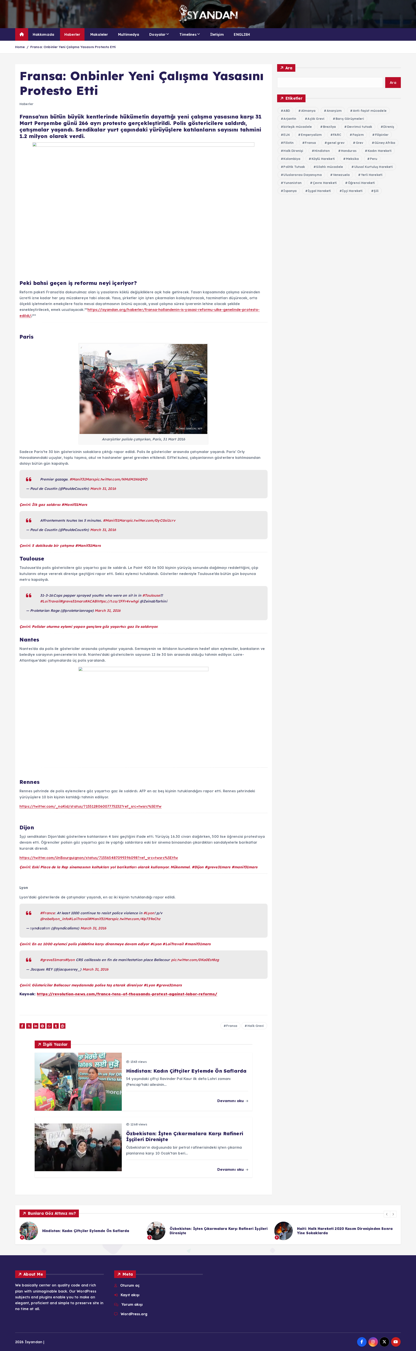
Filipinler (382, 135)
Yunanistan (292, 183)
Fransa (231, 1026)
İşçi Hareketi (352, 191)
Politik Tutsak (294, 167)
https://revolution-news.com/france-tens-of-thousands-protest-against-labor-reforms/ (127, 994)
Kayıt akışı (130, 1295)
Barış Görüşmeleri (350, 119)
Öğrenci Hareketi (361, 183)
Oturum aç (130, 1285)
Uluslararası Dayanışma (302, 175)
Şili (376, 191)
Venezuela (341, 175)
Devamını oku (231, 1100)
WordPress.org (134, 1314)
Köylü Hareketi (323, 159)
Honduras (348, 151)
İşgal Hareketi (319, 191)
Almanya (308, 111)
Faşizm (358, 135)
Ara (288, 67)
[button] (387, 1214)
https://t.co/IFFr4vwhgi (118, 601)
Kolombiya (291, 159)
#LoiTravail (50, 601)
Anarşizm (334, 111)
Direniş (388, 127)
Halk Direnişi (293, 151)
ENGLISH (242, 34)
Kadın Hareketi (380, 151)
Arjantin (289, 119)
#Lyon (148, 913)
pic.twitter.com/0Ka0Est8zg (195, 960)
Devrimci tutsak (359, 127)
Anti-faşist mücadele (370, 111)
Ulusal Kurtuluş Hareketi (373, 167)
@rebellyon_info (54, 919)
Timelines (187, 34)
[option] (81, 1231)
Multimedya (128, 34)
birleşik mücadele (297, 127)
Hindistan (322, 151)
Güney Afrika (384, 143)
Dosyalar (157, 34)
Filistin (288, 143)
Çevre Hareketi (325, 183)
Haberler (72, 34)
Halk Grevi (255, 1026)
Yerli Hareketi (371, 175)
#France (47, 913)
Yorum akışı (132, 1304)
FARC (337, 135)
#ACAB (91, 601)
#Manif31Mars (82, 479)
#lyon (70, 960)
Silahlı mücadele (329, 167)
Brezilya (329, 127)
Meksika (352, 159)
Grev (359, 143)
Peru (373, 159)
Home (20, 47)
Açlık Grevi (315, 119)
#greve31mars (72, 601)
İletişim (217, 34)
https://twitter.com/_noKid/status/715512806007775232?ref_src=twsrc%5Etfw (91, 806)
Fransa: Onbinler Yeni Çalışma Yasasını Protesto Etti (73, 47)
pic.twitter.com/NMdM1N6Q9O (120, 479)
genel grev (335, 143)
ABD (286, 111)
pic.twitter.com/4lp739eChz (136, 919)
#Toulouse (151, 595)
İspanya (290, 191)
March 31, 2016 (103, 488)
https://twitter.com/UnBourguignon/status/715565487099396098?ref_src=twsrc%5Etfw (99, 858)
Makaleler (99, 34)
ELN (286, 135)
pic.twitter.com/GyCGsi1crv (151, 520)
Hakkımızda (43, 34)
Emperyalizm (311, 135)
